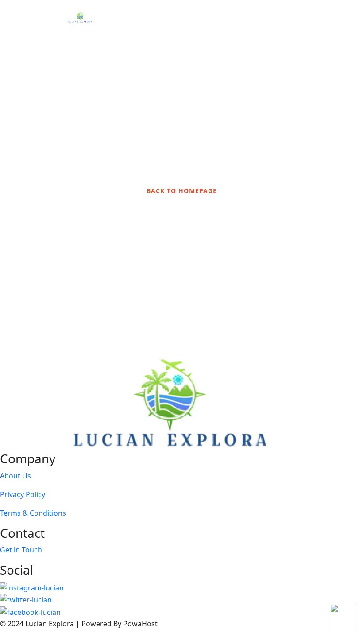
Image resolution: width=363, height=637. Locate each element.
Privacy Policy (22, 494)
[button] (324, 17)
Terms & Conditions (33, 513)
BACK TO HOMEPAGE (182, 190)
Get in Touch (21, 550)
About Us (15, 476)
